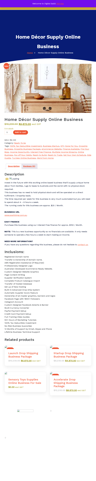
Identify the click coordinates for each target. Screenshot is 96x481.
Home (30, 53)
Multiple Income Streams (64, 152)
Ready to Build (40, 155)
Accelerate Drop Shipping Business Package (66, 383)
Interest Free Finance (40, 152)
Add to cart (20, 132)
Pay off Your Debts (23, 155)
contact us (83, 244)
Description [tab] (14, 166)
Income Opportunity (19, 152)
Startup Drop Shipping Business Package (69, 355)
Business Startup (51, 146)
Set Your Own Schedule (74, 155)
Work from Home (45, 158)
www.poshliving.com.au (15, 215)
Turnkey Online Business (24, 158)
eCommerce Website (52, 149)
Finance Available (71, 149)
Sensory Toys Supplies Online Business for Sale (24, 381)
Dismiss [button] (60, 3)
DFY (62, 146)
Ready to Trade (55, 155)
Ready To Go (20, 143)
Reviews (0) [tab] (29, 166)
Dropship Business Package (27, 149)
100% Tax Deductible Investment (26, 146)
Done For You (71, 146)
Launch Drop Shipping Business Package (23, 355)
